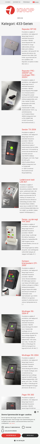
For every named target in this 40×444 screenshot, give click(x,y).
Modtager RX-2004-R (28, 312)
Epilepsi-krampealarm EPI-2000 (29, 263)
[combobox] (35, 412)
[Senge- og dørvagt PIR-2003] (11, 235)
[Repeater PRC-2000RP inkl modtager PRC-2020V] (11, 95)
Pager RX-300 (28, 395)
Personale (26, 2)
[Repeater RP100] (11, 45)
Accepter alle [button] (11, 435)
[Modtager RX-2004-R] (11, 328)
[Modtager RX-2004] (11, 370)
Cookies (7, 2)
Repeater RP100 (29, 29)
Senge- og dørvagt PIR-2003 (30, 220)
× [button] (38, 412)
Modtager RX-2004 (30, 355)
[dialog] (20, 427)
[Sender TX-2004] (11, 150)
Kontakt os (16, 2)
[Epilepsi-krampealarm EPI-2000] (11, 281)
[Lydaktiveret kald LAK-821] (10, 195)
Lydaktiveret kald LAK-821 (27, 181)
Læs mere (12, 423)
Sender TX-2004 (29, 129)
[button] (20, 440)
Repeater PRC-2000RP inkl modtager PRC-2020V (28, 74)
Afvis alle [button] (30, 435)
